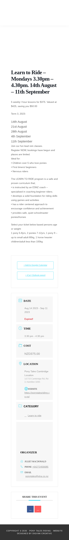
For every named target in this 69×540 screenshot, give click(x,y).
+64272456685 (40, 466)
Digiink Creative (42, 533)
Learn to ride (34, 415)
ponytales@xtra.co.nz (36, 476)
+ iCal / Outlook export (35, 275)
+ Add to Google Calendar (35, 265)
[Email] (37, 509)
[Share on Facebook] (30, 509)
